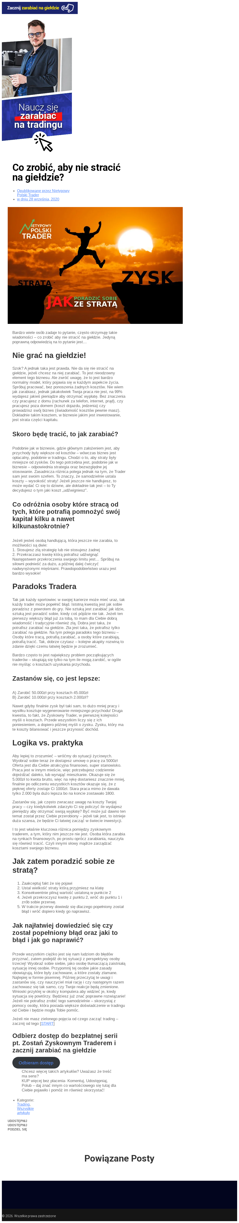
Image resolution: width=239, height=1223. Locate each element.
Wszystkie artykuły (25, 1111)
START (47, 1023)
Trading (23, 1104)
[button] (53, 1121)
